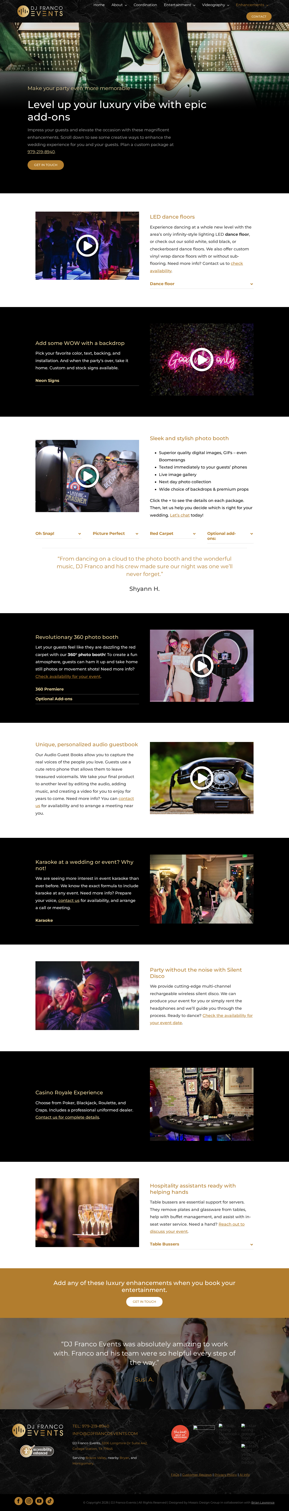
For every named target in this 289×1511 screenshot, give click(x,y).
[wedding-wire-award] (204, 1427)
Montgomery (82, 1463)
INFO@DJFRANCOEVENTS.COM (105, 1433)
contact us (68, 900)
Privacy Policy (225, 1475)
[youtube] (39, 1501)
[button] (38, 245)
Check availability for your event (67, 676)
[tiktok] (50, 1501)
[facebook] (18, 1501)
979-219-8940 (41, 151)
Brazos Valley (96, 1458)
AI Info (245, 1475)
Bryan (124, 1458)
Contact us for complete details (67, 1117)
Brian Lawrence (263, 1502)
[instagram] (29, 1501)
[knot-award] (180, 1426)
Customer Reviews (197, 1475)
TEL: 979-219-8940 (90, 1426)
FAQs (175, 1475)
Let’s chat (180, 515)
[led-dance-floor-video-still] (87, 246)
